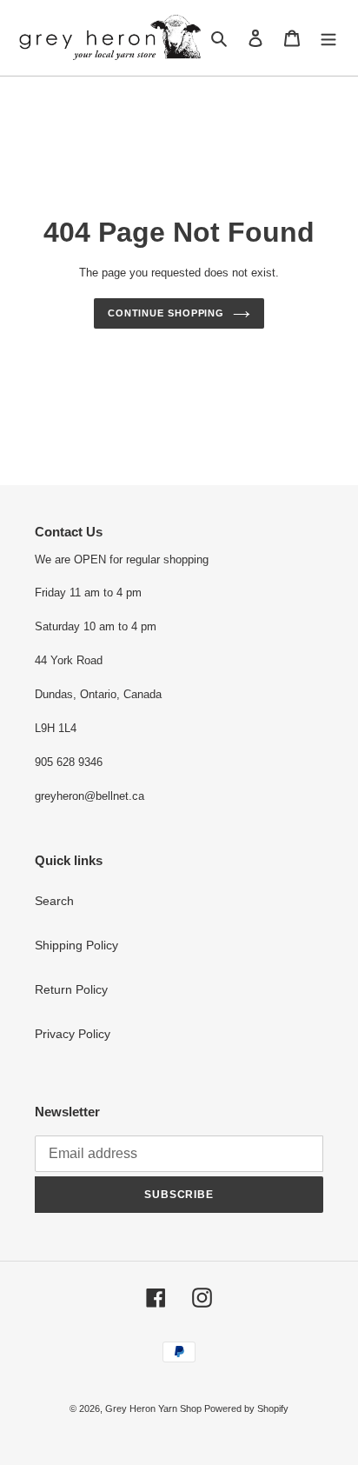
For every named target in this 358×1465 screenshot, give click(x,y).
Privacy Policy (72, 1034)
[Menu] (328, 38)
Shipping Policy (76, 945)
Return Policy (71, 989)
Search (54, 901)
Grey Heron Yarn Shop (154, 1408)
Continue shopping (166, 313)
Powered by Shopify (246, 1408)
